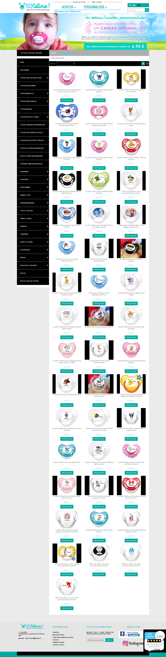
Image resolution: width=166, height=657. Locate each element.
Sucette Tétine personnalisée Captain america (66, 260)
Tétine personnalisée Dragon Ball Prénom (67, 158)
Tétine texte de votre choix (31, 78)
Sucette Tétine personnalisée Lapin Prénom (99, 531)
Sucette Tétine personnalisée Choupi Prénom (67, 429)
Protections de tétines (29, 281)
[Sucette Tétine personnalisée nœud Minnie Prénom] (131, 485)
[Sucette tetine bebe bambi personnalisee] (99, 350)
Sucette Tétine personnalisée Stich (66, 462)
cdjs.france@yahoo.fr (33, 638)
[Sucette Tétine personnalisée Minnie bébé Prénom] (131, 519)
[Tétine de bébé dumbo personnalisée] (99, 248)
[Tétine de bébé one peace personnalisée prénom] (99, 553)
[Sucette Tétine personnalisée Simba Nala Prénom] (67, 180)
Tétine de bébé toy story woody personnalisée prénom (67, 565)
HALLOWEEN (24, 70)
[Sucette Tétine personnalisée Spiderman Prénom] (67, 113)
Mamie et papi (25, 195)
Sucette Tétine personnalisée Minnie (99, 327)
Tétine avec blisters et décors (32, 140)
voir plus (157, 649)
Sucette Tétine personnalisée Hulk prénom (99, 192)
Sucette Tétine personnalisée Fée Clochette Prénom (131, 463)
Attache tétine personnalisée (32, 148)
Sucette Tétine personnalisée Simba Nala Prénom (67, 192)
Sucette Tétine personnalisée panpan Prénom (99, 497)
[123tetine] (34, 6)
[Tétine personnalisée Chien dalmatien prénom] (99, 282)
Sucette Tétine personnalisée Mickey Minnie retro (99, 463)
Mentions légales (58, 635)
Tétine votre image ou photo (31, 133)
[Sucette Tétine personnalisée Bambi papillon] (131, 350)
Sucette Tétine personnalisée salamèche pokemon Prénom (66, 531)
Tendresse (24, 234)
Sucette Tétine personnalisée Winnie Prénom (131, 158)
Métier (22, 258)
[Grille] (143, 63)
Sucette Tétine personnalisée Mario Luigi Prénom (131, 429)
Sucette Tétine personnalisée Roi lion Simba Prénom (67, 294)
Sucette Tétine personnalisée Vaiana (67, 394)
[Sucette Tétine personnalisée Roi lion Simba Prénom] (67, 282)
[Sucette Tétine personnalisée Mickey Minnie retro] (99, 451)
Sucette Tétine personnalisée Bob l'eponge (131, 328)
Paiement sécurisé (58, 642)
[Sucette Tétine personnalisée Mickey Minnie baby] (67, 316)
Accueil (53, 53)
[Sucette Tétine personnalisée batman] (131, 248)
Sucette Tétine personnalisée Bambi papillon (131, 361)
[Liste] (147, 63)
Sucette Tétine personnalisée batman (131, 260)
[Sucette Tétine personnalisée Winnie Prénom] (131, 147)
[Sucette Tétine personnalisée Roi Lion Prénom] (131, 79)
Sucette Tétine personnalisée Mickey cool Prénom (99, 395)
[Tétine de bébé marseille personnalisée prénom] (131, 553)
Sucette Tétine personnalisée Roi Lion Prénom (131, 91)
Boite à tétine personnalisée (31, 156)
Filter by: (53, 64)
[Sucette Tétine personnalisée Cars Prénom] (67, 214)
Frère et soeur (26, 218)
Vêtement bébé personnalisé (31, 164)
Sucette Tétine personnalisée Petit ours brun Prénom (99, 429)
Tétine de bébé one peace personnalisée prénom (99, 565)
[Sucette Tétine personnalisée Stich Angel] (131, 282)
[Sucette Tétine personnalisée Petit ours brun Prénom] (99, 417)
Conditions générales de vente (63, 637)
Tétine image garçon (28, 101)
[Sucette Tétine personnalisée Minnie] (99, 316)
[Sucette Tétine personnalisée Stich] (67, 451)
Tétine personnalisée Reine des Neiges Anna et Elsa (131, 226)
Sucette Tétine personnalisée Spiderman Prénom (66, 124)
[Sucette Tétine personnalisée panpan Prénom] (99, 485)
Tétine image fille (27, 93)
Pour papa (24, 179)
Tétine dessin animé (27, 86)
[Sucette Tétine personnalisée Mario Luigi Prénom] (131, 417)
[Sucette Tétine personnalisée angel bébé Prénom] (67, 485)
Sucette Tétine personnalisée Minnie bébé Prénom (131, 531)
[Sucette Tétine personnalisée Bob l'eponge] (131, 316)
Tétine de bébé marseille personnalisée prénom (131, 565)
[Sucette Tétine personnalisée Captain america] (67, 248)
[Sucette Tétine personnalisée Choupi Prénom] (67, 417)
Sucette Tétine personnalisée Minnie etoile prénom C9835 (67, 361)
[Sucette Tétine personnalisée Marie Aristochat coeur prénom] (67, 79)
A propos (56, 640)
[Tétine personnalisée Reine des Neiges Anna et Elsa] (131, 214)
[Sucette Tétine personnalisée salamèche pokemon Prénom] (67, 519)
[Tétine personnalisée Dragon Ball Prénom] (67, 147)
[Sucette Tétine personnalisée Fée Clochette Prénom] (131, 451)
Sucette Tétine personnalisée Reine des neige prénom (99, 226)
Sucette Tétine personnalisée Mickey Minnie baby (67, 328)
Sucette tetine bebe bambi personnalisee (99, 361)
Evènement (24, 172)
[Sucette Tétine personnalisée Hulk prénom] (99, 180)
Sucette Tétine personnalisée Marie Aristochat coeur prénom (67, 91)
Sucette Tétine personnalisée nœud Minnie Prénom (131, 497)
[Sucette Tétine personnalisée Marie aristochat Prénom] (99, 113)
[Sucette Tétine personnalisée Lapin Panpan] (99, 147)
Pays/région (25, 250)
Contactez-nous (79, 2)
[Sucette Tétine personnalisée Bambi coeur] (131, 113)
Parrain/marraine (27, 203)
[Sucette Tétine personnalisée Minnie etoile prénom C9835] (67, 350)
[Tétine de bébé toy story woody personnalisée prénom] (67, 553)
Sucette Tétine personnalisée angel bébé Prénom (67, 497)
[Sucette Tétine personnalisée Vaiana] (67, 384)
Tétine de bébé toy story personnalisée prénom (131, 192)
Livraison (56, 632)
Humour (23, 226)
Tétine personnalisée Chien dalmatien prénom (99, 294)
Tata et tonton (26, 211)
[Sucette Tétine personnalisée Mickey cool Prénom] (99, 384)
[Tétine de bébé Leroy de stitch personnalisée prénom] (67, 587)
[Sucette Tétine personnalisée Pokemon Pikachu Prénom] (131, 384)
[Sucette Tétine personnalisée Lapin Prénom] (99, 519)
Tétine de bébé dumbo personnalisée (99, 260)
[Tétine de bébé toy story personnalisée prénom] (131, 180)
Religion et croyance (28, 265)
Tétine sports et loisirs (29, 117)
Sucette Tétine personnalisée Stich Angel (131, 294)
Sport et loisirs (26, 242)
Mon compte (97, 2)
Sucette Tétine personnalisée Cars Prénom (67, 226)
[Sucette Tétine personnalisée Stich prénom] (99, 79)
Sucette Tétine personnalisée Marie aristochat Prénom (99, 124)
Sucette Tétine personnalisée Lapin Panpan (99, 158)
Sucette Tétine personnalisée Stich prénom (99, 91)
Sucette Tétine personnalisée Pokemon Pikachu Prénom (131, 395)
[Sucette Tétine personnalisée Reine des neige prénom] (99, 214)
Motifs (23, 273)
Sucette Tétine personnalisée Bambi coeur (131, 124)
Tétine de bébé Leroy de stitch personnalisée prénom (67, 598)
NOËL (22, 62)
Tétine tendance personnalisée (32, 125)
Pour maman (25, 187)
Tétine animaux (26, 109)
